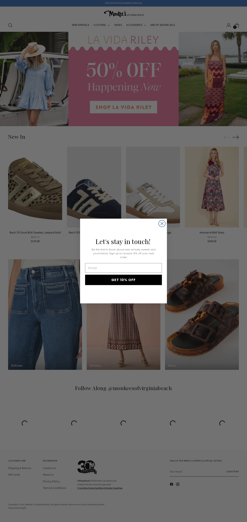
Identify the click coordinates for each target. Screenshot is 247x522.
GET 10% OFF (123, 279)
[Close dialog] (162, 223)
